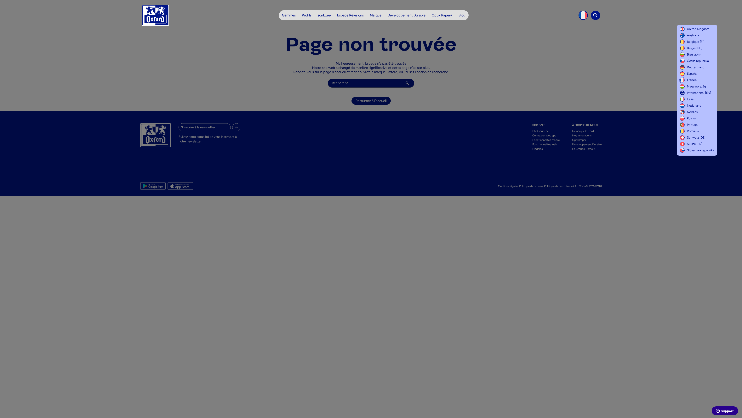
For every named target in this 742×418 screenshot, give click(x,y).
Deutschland (695, 67)
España (692, 73)
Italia (690, 99)
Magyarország (696, 86)
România (693, 131)
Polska (691, 118)
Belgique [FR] (696, 42)
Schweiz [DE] (696, 137)
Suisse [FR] (694, 144)
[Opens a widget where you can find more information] (724, 411)
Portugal (692, 125)
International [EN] (699, 93)
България (694, 54)
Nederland (694, 105)
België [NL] (694, 48)
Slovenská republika (700, 150)
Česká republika (698, 61)
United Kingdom (698, 29)
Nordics (692, 112)
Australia (693, 35)
